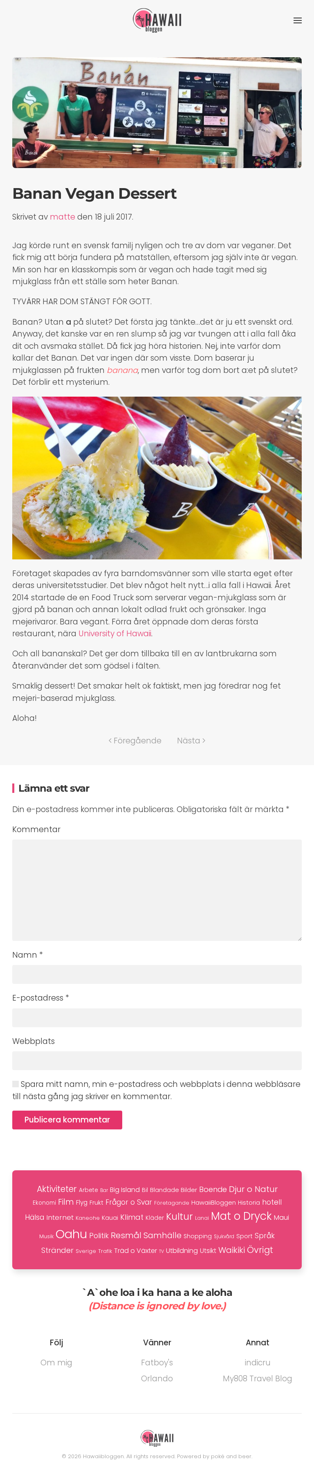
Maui (281, 1217)
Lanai (202, 1217)
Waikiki (231, 1250)
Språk (265, 1236)
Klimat (132, 1217)
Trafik (105, 1251)
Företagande (171, 1202)
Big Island (125, 1189)
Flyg (81, 1202)
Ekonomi (44, 1203)
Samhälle (163, 1235)
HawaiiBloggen (213, 1202)
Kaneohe (88, 1218)
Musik (46, 1236)
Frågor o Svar (128, 1202)
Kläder (155, 1218)
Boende (213, 1189)
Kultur (179, 1216)
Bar (104, 1190)
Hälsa (34, 1217)
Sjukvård (224, 1236)
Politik (99, 1235)
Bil (145, 1190)
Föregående (137, 740)
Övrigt (260, 1250)
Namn (27, 955)
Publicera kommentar (67, 1119)
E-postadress (40, 997)
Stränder (57, 1250)
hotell (272, 1202)
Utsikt (208, 1250)
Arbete (88, 1190)
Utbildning (182, 1250)
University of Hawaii (114, 633)
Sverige (86, 1251)
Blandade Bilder (173, 1189)
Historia (249, 1203)
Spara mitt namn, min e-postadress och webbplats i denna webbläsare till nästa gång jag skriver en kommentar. (156, 1090)
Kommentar (36, 829)
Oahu (71, 1234)
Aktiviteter (57, 1189)
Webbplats (33, 1041)
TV (161, 1251)
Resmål (126, 1235)
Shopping (198, 1236)
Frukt (96, 1203)
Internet (60, 1217)
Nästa (188, 740)
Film (66, 1202)
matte (62, 216)
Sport (244, 1236)
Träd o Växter (135, 1250)
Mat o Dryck (241, 1216)
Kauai (110, 1217)
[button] (298, 20)
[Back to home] (157, 20)
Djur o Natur (253, 1189)
